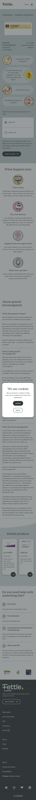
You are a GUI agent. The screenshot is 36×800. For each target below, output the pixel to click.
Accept (18, 403)
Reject (18, 410)
